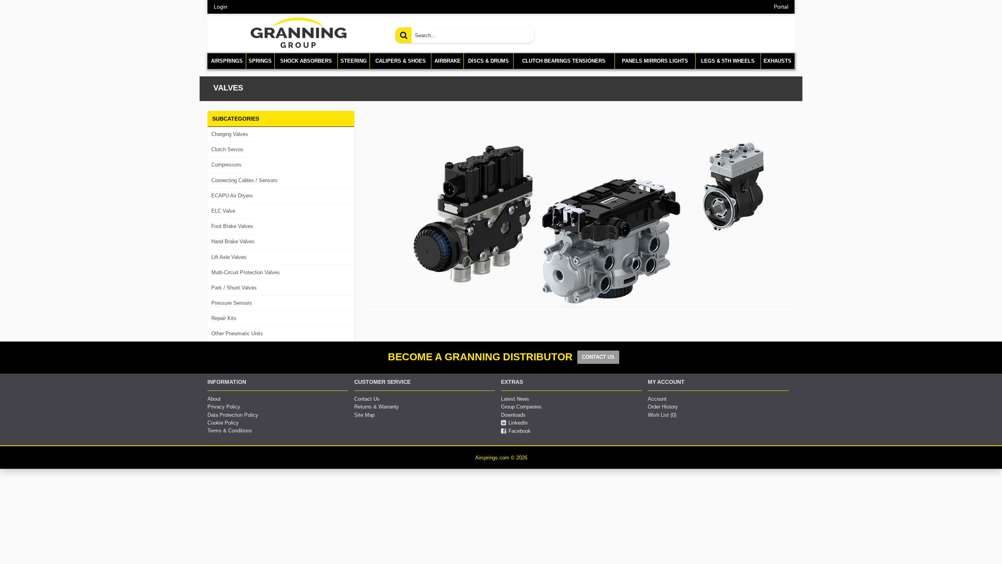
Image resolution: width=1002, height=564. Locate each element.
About (214, 399)
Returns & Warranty (376, 407)
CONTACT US (598, 357)
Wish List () (662, 415)
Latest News (515, 399)
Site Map (364, 415)
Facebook (519, 431)
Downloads (513, 415)
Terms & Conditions (229, 431)
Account (657, 399)
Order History (663, 407)
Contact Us (367, 399)
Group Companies (521, 407)
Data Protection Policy (232, 415)
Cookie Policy (223, 423)
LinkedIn (518, 423)
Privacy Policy (223, 407)
